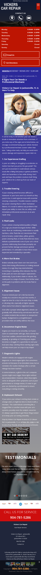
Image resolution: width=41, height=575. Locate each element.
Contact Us (20, 544)
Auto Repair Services (20, 527)
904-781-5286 (7, 76)
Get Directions (12, 63)
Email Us (10, 55)
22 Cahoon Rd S (20, 76)
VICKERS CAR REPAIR (10, 71)
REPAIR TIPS (24, 71)
